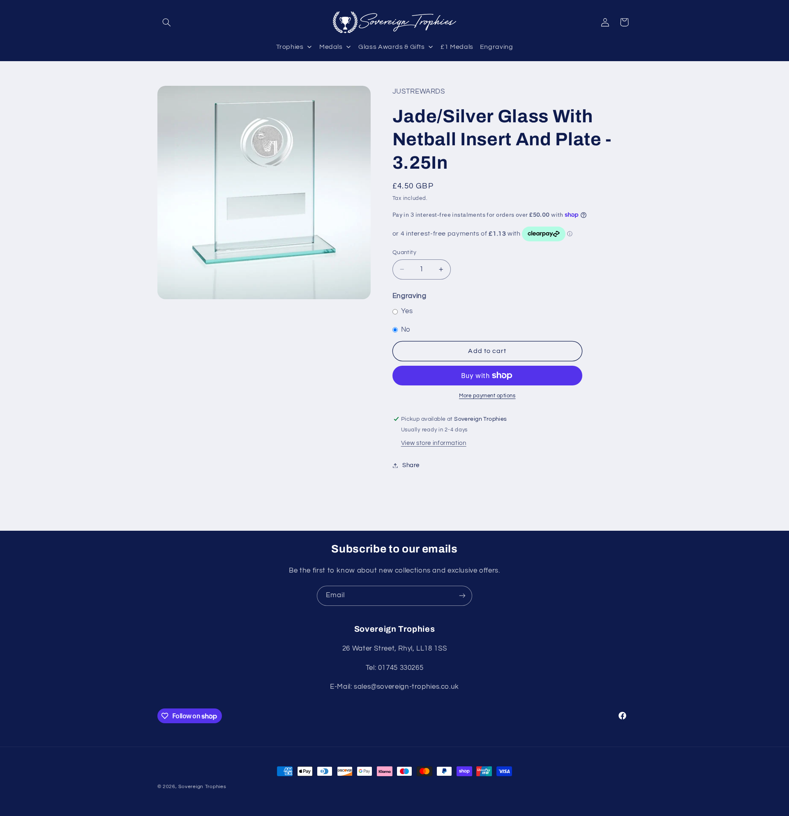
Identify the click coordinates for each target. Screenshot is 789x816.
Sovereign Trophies (202, 786)
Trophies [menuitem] (290, 47)
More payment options (487, 396)
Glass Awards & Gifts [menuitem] (391, 47)
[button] (166, 22)
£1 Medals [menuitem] (457, 47)
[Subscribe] (462, 596)
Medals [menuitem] (331, 47)
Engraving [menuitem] (496, 47)
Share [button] (411, 465)
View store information (433, 443)
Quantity (404, 252)
